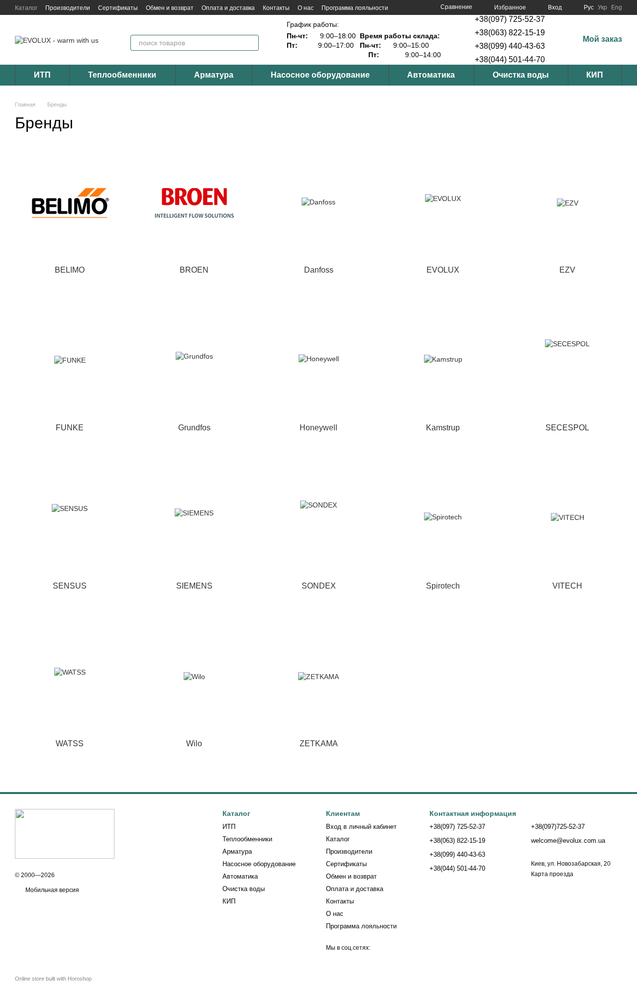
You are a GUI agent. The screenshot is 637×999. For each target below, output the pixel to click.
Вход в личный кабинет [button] (361, 826)
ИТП (42, 75)
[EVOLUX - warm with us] (64, 833)
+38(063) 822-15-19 (510, 32)
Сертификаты (118, 7)
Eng (616, 7)
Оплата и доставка (228, 7)
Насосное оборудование (320, 75)
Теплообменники (122, 75)
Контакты (276, 7)
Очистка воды (521, 75)
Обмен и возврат (170, 7)
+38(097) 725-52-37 (510, 19)
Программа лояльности (354, 7)
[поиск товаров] (251, 43)
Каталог (26, 7)
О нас (306, 7)
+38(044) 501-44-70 (510, 59)
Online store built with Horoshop (53, 979)
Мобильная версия (51, 890)
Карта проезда (552, 874)
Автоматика (431, 75)
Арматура (213, 75)
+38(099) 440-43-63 (510, 46)
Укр (602, 7)
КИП (594, 75)
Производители (67, 7)
